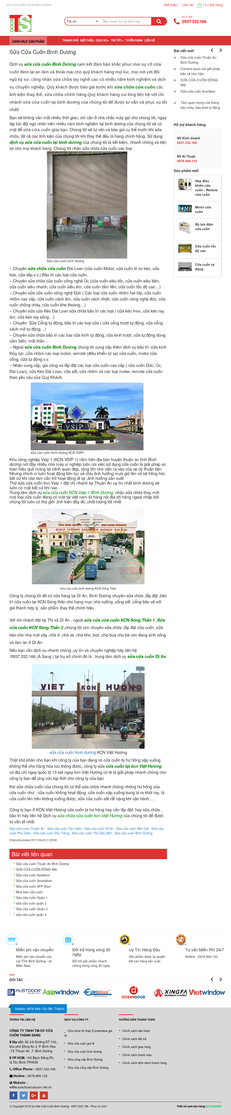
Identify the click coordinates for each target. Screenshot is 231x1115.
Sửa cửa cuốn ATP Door (33, 886)
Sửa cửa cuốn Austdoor (33, 875)
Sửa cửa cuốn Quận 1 (32, 897)
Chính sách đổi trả (134, 1039)
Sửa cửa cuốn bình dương (85, 1051)
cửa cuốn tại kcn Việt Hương (134, 766)
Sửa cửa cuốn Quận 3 (32, 909)
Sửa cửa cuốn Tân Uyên (64, 828)
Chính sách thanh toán (137, 1055)
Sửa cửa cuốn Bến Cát (132, 828)
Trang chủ (70, 40)
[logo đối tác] (24, 992)
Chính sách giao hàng (136, 1047)
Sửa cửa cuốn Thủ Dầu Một (92, 833)
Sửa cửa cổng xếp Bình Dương (88, 1067)
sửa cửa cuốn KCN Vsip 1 (66, 492)
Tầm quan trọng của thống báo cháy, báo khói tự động (200, 105)
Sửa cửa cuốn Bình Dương (133, 833)
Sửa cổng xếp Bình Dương (85, 1059)
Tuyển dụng (134, 40)
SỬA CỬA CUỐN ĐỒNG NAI (36, 869)
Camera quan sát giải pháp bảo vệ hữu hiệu (200, 71)
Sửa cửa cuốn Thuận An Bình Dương (42, 863)
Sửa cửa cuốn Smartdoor (34, 880)
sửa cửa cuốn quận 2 (31, 903)
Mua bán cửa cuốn (29, 892)
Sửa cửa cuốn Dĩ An (99, 828)
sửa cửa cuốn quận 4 (31, 914)
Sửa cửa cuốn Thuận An (26, 828)
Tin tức (116, 40)
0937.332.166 (194, 21)
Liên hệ (187, 4)
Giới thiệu (170, 4)
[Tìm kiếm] (158, 21)
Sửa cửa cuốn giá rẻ (81, 1043)
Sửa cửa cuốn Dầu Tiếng (51, 833)
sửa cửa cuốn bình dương (72, 752)
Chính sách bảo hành (136, 1031)
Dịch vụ (101, 40)
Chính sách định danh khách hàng (144, 1063)
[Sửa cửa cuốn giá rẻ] (20, 23)
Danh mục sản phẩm (28, 41)
